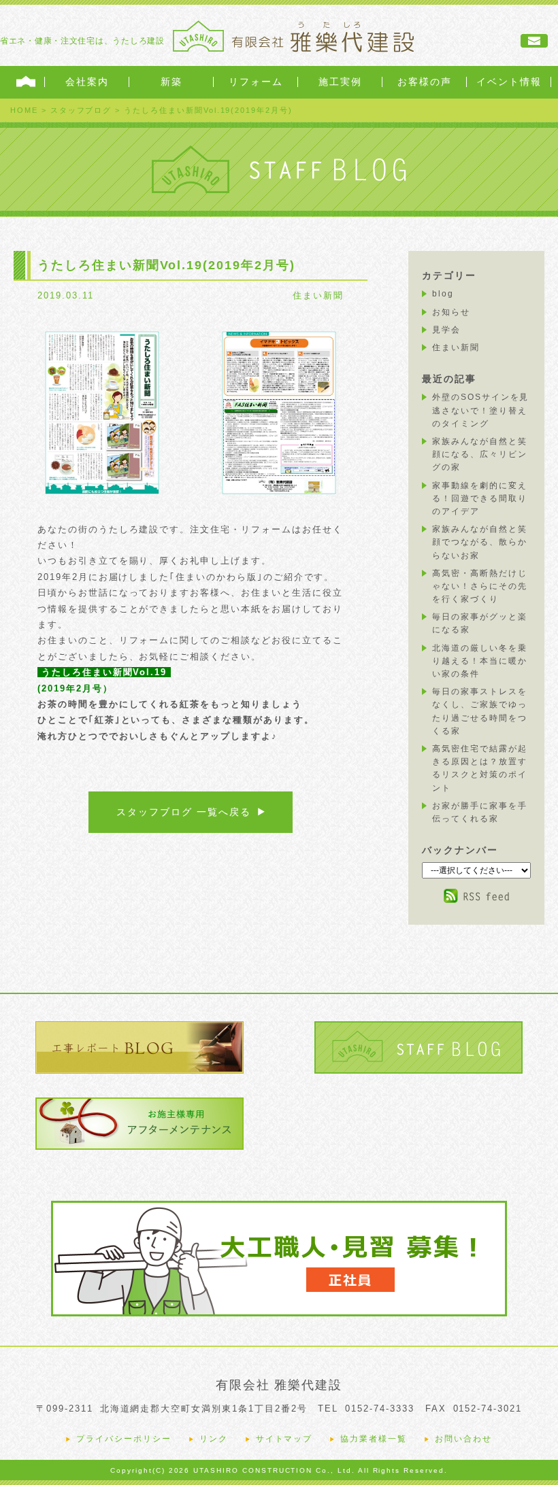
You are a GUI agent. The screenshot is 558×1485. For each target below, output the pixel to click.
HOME (24, 110)
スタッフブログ (81, 110)
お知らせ (451, 312)
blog (443, 293)
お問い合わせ (463, 1439)
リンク (213, 1439)
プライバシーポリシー (123, 1439)
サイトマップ (284, 1439)
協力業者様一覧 (373, 1439)
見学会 (446, 330)
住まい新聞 (318, 295)
